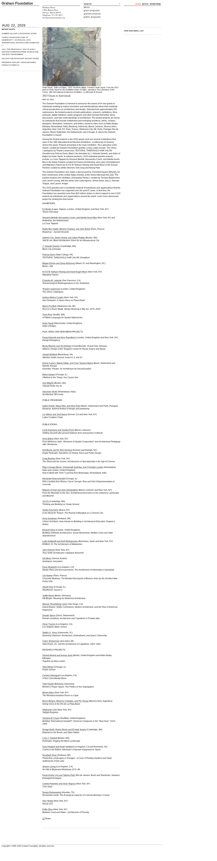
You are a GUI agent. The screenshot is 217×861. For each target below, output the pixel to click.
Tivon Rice (47, 314)
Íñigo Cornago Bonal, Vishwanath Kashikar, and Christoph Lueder (72, 467)
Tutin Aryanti (48, 684)
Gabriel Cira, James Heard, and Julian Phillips (63, 238)
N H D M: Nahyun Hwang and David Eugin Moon (64, 272)
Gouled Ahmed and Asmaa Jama (57, 655)
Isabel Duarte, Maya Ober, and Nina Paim (61, 406)
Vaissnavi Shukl (49, 392)
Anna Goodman (49, 518)
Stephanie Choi (49, 710)
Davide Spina (48, 615)
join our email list (134, 31)
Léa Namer (47, 575)
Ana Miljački (48, 383)
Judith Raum (48, 595)
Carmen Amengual (51, 675)
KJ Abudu (46, 209)
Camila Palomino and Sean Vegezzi (59, 784)
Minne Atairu (48, 692)
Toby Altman (48, 667)
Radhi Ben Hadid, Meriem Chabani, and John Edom (66, 229)
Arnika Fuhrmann (50, 510)
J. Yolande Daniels (51, 246)
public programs (92, 17)
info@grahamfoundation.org (53, 17)
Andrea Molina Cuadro (52, 297)
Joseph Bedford (49, 354)
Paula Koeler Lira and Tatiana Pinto (58, 775)
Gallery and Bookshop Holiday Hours (20, 58)
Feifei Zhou (47, 809)
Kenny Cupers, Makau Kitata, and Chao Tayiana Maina (67, 363)
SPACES (112, 172)
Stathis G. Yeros (49, 632)
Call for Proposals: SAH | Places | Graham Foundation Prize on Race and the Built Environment (20, 52)
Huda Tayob (48, 323)
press (145, 4)
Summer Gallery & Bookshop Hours (19, 33)
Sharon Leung (49, 766)
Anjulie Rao (47, 587)
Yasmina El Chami (50, 718)
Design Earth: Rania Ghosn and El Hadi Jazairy (64, 729)
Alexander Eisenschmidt (53, 478)
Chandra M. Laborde (52, 280)
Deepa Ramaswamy (51, 792)
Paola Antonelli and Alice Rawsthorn (59, 337)
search (88, 4)
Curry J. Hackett (49, 738)
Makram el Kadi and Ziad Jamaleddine (60, 490)
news (138, 4)
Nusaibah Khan (49, 755)
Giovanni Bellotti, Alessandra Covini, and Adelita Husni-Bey (69, 217)
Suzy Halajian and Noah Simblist (57, 747)
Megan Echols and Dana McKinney (58, 263)
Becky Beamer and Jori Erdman (57, 346)
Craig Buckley (48, 458)
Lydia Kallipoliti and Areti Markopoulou (60, 541)
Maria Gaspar (48, 374)
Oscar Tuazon (48, 624)
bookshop (155, 4)
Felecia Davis (48, 254)
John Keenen (48, 550)
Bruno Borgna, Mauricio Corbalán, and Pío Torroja (65, 701)
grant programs (92, 10)
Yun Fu (45, 501)
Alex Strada (47, 801)
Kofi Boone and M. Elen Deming (57, 450)
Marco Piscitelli (49, 306)
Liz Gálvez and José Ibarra (54, 414)
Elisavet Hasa (48, 530)
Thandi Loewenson (51, 289)
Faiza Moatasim (49, 567)
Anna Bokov (48, 439)
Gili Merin (46, 558)
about (87, 7)
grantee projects (92, 14)
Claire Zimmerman (51, 641)
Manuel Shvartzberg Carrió (54, 604)
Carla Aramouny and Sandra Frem (58, 430)
